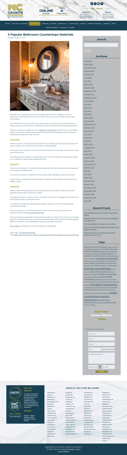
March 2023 (88, 144)
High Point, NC (70, 418)
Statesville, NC (106, 413)
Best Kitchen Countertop (105, 251)
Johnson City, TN (71, 427)
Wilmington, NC (107, 434)
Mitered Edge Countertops (101, 279)
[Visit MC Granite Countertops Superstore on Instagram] (101, 3)
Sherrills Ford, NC (107, 406)
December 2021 (90, 164)
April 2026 (87, 61)
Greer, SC (68, 411)
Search (87, 51)
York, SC (104, 440)
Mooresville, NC (88, 420)
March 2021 (88, 178)
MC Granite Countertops (35, 213)
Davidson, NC (51, 434)
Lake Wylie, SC (88, 392)
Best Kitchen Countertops (100, 253)
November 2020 (90, 191)
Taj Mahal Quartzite (109, 302)
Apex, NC (50, 395)
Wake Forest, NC (107, 424)
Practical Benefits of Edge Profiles (92, 287)
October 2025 (89, 71)
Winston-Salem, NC (108, 436)
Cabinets (106, 23)
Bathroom (62, 23)
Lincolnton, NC (88, 399)
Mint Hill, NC (87, 415)
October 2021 (89, 168)
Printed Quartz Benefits (105, 287)
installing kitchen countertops (99, 272)
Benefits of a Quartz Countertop (95, 247)
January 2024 (89, 121)
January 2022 (89, 161)
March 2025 (88, 84)
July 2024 (87, 104)
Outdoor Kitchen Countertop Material (99, 281)
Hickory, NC (69, 415)
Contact (71, 27)
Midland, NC (87, 413)
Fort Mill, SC (69, 399)
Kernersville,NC (70, 431)
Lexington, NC (88, 397)
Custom (83, 23)
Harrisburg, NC (70, 413)
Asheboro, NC (51, 397)
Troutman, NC (106, 422)
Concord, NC (51, 427)
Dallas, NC (50, 431)
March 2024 (88, 118)
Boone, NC (50, 404)
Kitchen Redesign (88, 277)
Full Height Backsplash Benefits (97, 265)
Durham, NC (69, 395)
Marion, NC (87, 406)
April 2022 (88, 151)
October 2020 (89, 194)
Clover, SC (50, 422)
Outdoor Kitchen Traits (113, 281)
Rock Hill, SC (106, 397)
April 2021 (87, 174)
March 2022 (88, 154)
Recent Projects (52, 27)
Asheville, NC (51, 392)
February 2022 (89, 158)
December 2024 (90, 91)
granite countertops (39, 235)
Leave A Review (63, 451)
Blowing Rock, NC (52, 401)
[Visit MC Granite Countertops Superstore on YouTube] (98, 3)
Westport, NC (106, 438)
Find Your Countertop (20, 23)
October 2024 (89, 94)
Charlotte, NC (51, 411)
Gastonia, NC (69, 404)
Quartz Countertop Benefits (105, 289)
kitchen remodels (99, 277)
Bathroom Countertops (23, 235)
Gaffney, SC (69, 401)
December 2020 (90, 188)
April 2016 (87, 201)
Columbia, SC (51, 424)
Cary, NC (49, 408)
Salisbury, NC (106, 401)
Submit (101, 371)
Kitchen (53, 23)
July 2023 (87, 134)
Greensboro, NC (70, 406)
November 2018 (90, 198)
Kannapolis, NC (70, 429)
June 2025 (88, 78)
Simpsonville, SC (107, 408)
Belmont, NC (51, 399)
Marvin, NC (87, 408)
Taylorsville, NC (107, 415)
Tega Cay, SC (106, 418)
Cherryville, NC (51, 415)
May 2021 (87, 171)
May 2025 (87, 81)
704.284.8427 (86, 14)
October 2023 (89, 128)
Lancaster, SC (88, 395)
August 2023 (89, 131)
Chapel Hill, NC (51, 413)
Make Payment (62, 10)
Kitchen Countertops (107, 274)
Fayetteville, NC (70, 397)
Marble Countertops (55, 235)
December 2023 (90, 124)
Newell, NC (87, 431)
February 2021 (89, 181)
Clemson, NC (51, 420)
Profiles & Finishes (94, 23)
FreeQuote (46, 10)
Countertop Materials (27, 233)
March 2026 (88, 64)
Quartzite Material (97, 302)
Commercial (73, 23)
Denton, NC (50, 436)
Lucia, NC (87, 404)
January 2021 (89, 184)
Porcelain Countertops (104, 284)
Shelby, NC (105, 404)
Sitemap (71, 449)
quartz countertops (71, 235)
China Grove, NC (52, 418)
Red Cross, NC (106, 395)
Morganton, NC (88, 422)
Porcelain (87, 285)
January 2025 (89, 88)
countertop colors (99, 256)
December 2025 (90, 68)
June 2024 (88, 108)
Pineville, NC (87, 434)
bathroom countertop (47, 130)
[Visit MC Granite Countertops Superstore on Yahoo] (95, 3)
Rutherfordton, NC (107, 399)
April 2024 (88, 114)
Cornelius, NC (51, 429)
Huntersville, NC (70, 422)
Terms (64, 449)
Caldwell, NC (51, 406)
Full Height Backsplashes (111, 265)
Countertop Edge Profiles (112, 256)
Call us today (15, 226)
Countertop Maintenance (90, 258)
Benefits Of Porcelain (97, 249)
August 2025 (89, 74)
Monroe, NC (87, 418)
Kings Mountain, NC (71, 434)
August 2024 (89, 101)
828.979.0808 (109, 14)
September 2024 (90, 98)
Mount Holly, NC (89, 427)
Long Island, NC (88, 401)
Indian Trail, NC (70, 424)
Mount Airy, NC (88, 424)
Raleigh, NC (105, 392)
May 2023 (87, 141)
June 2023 (88, 138)
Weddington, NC (107, 429)
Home (7, 23)
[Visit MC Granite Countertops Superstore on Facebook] (91, 3)
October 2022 (89, 148)
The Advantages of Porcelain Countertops (99, 224)
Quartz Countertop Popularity (102, 293)
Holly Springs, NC (71, 420)
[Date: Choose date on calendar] (100, 367)
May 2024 (87, 111)
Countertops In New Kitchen (90, 261)
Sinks (114, 23)
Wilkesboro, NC (107, 431)
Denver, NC (69, 392)
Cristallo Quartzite (102, 261)
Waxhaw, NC (106, 427)
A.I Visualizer (34, 23)
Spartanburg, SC (107, 411)
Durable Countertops (96, 263)
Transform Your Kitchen (89, 304)
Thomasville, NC (107, 420)
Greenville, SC (70, 408)
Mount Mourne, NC (89, 429)
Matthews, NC (88, 411)
